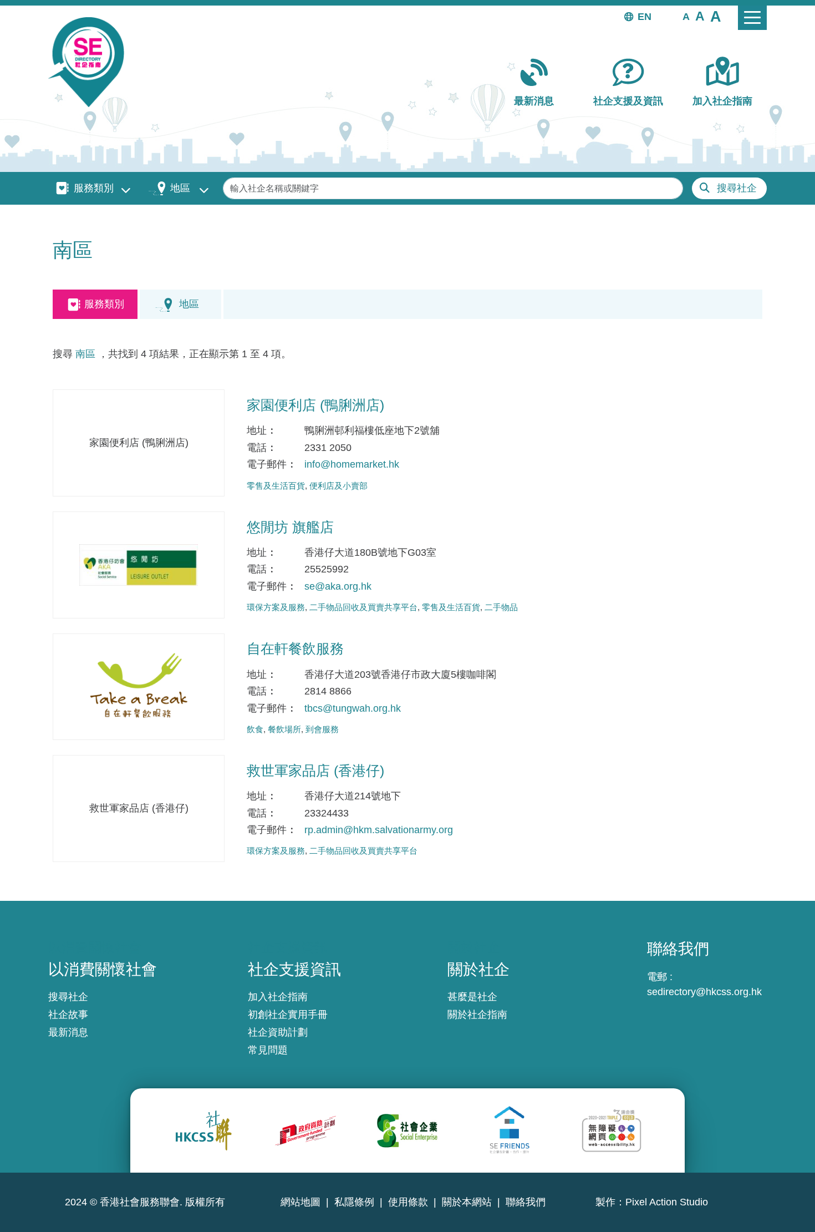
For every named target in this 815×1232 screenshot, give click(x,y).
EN (644, 16)
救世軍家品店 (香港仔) (315, 770)
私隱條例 (354, 1202)
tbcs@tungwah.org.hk (352, 708)
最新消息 (534, 101)
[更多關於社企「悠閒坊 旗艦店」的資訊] (139, 564)
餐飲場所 (284, 729)
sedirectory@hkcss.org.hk (704, 991)
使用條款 (408, 1202)
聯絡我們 (526, 1202)
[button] (686, 16)
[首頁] (90, 62)
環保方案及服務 (276, 607)
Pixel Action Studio (666, 1202)
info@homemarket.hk (351, 464)
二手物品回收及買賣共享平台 (363, 607)
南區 (85, 353)
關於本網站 (467, 1202)
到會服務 (322, 729)
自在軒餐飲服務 (295, 648)
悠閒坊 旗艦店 (290, 527)
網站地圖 (300, 1202)
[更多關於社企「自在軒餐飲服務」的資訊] (139, 687)
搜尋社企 (737, 188)
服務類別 (94, 188)
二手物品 (501, 607)
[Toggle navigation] (752, 18)
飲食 (255, 729)
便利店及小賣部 (338, 485)
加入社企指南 (722, 101)
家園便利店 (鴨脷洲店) (315, 405)
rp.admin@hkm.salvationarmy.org (378, 829)
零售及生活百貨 (276, 485)
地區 (180, 188)
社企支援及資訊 (628, 101)
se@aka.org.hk (337, 586)
